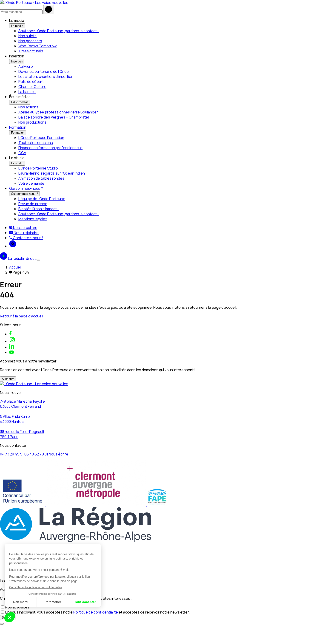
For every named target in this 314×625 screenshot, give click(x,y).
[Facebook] (10, 334)
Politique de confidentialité (95, 612)
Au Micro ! (26, 66)
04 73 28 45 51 (12, 454)
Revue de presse (32, 203)
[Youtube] (11, 352)
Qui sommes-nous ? (26, 188)
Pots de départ (31, 81)
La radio (22, 258)
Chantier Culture (32, 86)
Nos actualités (24, 227)
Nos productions (32, 122)
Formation (17, 127)
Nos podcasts (30, 40)
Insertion (17, 61)
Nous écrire (58, 454)
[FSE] (23, 504)
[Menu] (38, 259)
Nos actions (28, 107)
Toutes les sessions (35, 142)
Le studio (17, 163)
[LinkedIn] (11, 347)
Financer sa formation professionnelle (50, 147)
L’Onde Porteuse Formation (41, 137)
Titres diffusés (30, 51)
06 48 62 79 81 (36, 454)
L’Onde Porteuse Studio (38, 168)
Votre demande (31, 183)
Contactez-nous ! (27, 237)
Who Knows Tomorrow (37, 45)
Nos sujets (27, 35)
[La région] (75, 540)
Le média (17, 26)
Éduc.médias (20, 102)
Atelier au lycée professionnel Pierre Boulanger (58, 112)
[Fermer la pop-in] (2, 624)
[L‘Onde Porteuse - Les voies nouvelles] (34, 2)
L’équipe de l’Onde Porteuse (41, 198)
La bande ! (27, 91)
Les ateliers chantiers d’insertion (45, 76)
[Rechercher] (48, 9)
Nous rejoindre (26, 232)
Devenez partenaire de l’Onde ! (44, 71)
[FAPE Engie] (157, 504)
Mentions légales (32, 218)
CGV (22, 152)
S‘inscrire (8, 379)
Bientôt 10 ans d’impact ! (38, 208)
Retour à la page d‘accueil (21, 316)
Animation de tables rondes (41, 178)
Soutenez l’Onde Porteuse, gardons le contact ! (58, 30)
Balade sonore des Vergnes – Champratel (53, 117)
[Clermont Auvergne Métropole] (96, 504)
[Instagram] (12, 341)
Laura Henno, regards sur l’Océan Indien (51, 173)
